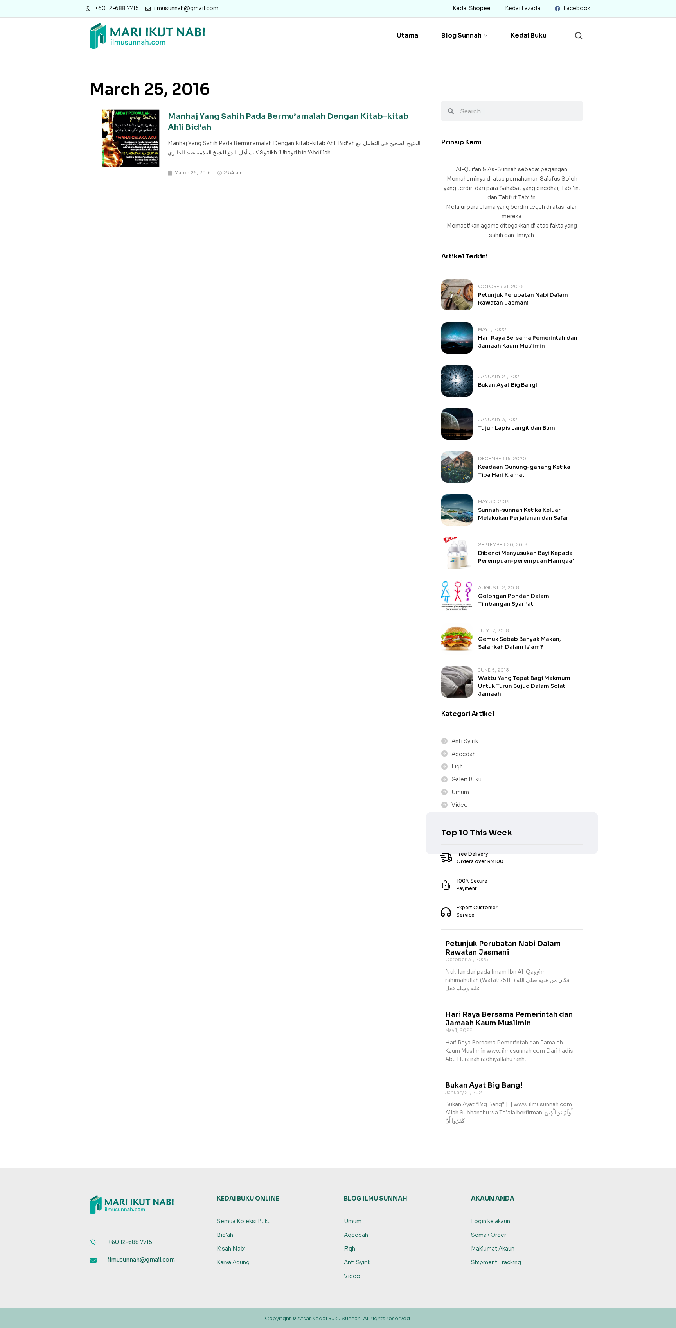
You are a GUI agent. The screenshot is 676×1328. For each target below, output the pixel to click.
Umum (460, 792)
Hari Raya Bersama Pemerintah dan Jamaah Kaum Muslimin (509, 1018)
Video (459, 804)
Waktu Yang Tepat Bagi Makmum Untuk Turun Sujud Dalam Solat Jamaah (524, 686)
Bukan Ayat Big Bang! (507, 384)
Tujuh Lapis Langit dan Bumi (517, 427)
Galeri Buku (466, 779)
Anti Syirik (464, 741)
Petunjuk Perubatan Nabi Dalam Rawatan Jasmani (503, 948)
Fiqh (457, 766)
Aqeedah (463, 753)
